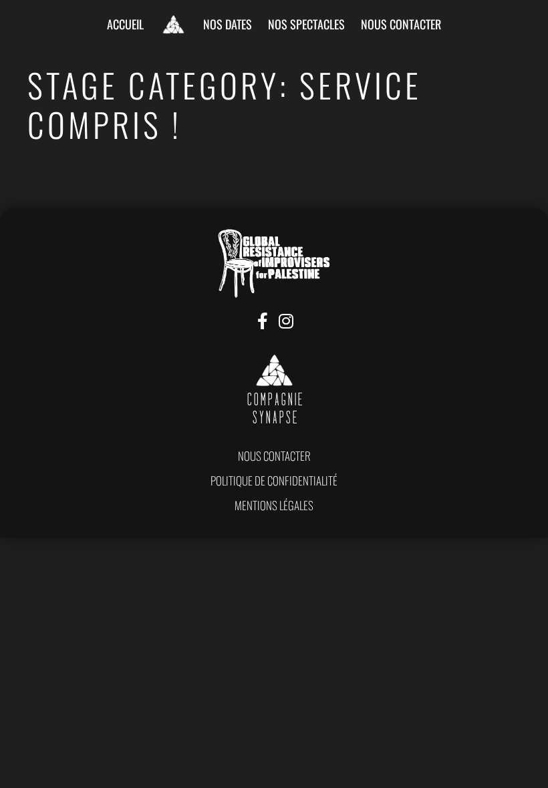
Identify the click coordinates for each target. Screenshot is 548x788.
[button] (274, 455)
